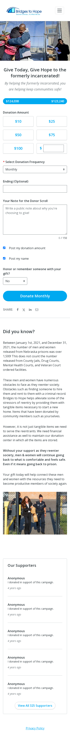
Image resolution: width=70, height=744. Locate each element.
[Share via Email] (36, 309)
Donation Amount (16, 112)
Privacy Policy (35, 728)
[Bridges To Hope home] (24, 10)
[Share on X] (24, 309)
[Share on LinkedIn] (30, 309)
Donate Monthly (35, 295)
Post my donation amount (27, 248)
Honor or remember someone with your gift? (32, 271)
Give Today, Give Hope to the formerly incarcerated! (35, 73)
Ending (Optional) (15, 181)
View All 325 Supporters (35, 706)
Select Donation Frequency (25, 162)
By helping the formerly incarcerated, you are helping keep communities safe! (35, 86)
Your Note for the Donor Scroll (25, 201)
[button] (59, 10)
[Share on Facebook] (18, 309)
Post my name (19, 258)
